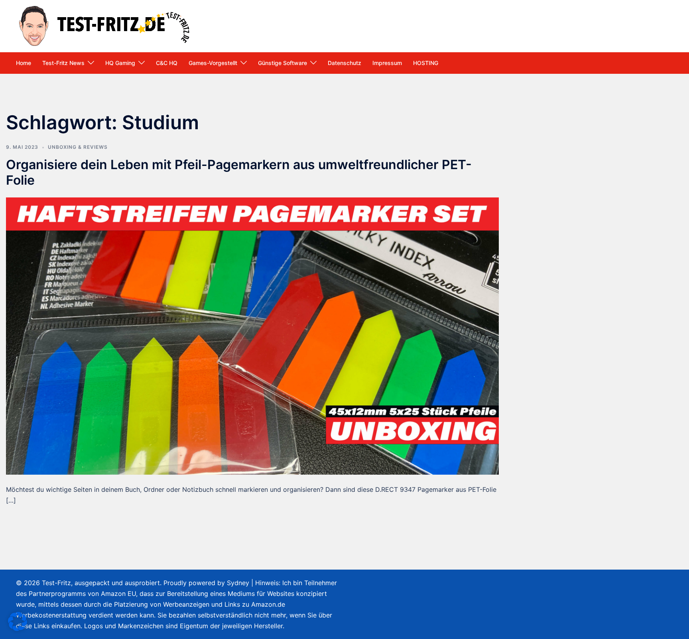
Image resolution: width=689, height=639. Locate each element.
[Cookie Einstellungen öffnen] (17, 629)
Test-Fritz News (63, 62)
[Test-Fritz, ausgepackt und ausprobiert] (105, 25)
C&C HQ (166, 62)
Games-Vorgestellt (213, 62)
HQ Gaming (120, 62)
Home (23, 62)
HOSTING (425, 62)
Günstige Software (282, 62)
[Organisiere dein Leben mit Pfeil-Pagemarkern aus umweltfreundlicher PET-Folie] (252, 335)
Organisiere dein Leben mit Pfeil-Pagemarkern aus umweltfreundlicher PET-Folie (239, 172)
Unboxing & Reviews (78, 147)
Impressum (387, 62)
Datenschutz (344, 62)
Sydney (238, 583)
